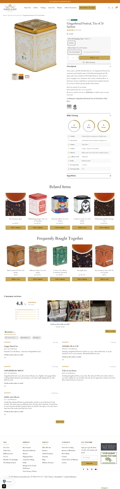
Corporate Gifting (28, 460)
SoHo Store (7, 451)
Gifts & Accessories (70, 8)
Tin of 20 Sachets (74, 52)
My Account (27, 448)
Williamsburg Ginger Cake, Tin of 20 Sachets (37, 220)
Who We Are (46, 448)
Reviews (44, 451)
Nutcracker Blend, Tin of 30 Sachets (60, 220)
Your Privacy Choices (30, 471)
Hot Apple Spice (82, 270)
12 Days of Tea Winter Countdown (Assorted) (60, 271)
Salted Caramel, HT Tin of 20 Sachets (15, 271)
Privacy (51, 477)
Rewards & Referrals (29, 451)
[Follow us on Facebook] (83, 469)
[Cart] (116, 7)
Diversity (45, 457)
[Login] (112, 7)
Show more (60, 422)
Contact (64, 457)
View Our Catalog (68, 448)
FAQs (24, 463)
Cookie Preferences (70, 477)
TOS (46, 477)
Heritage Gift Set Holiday (92, 52)
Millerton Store (8, 454)
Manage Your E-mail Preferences (29, 467)
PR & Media (65, 454)
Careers (64, 463)
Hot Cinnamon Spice (15, 219)
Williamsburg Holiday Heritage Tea (104, 220)
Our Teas (6, 448)
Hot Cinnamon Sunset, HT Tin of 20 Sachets (104, 271)
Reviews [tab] (10, 332)
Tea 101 (5, 457)
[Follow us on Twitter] (87, 469)
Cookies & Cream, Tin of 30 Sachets (82, 220)
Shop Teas (27, 8)
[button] (27, 309)
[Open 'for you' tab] (4, 486)
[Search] (109, 7)
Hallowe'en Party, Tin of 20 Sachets (38, 271)
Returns (25, 454)
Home (5, 15)
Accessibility (58, 477)
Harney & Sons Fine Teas (22, 477)
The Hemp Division (9, 463)
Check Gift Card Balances (70, 460)
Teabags (43, 8)
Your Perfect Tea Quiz (87, 8)
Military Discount (48, 463)
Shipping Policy (28, 457)
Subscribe (89, 463)
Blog (43, 460)
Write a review (110, 331)
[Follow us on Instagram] (91, 469)
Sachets (35, 8)
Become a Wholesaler (68, 451)
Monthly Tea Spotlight (10, 460)
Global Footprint (47, 454)
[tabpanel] (60, 380)
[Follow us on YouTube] (95, 469)
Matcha (59, 8)
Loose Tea (51, 8)
